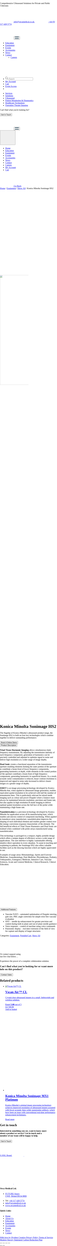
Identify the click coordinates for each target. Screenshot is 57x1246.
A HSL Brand (6, 1155)
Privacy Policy (32, 1237)
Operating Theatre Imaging (16, 105)
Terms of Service (46, 1237)
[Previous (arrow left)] (1, 1245)
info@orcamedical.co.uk (24, 22)
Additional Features (8, 910)
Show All (21, 188)
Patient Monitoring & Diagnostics (19, 100)
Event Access (11, 86)
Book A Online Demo (9, 743)
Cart (7, 84)
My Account (10, 81)
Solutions (9, 96)
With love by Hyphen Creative (13, 1237)
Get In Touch (6, 115)
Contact (8, 55)
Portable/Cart (25, 935)
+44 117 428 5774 (16, 1201)
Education (9, 43)
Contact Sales (6, 975)
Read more (9, 1119)
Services (8, 93)
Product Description (8, 745)
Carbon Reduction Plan (32, 1240)
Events (8, 48)
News (7, 52)
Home (7, 148)
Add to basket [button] (11, 1009)
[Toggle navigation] (17, 38)
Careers (14, 57)
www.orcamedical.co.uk (15, 1205)
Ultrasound (10, 98)
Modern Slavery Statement (11, 1240)
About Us (9, 1218)
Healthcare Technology (15, 103)
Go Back (17, 186)
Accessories (10, 50)
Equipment (9, 45)
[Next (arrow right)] (4, 1245)
